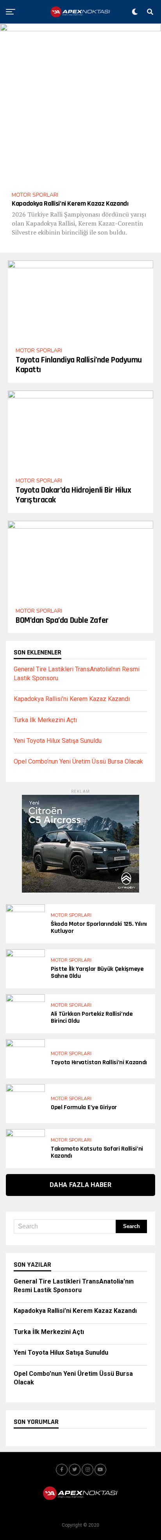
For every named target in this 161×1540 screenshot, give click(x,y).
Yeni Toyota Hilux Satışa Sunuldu (58, 740)
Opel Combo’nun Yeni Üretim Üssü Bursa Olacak (78, 761)
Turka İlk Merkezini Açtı (45, 720)
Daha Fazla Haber (80, 1185)
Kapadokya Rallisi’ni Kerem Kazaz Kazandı (72, 699)
